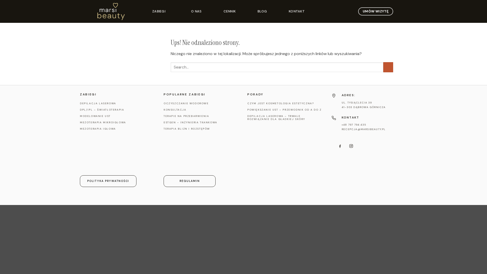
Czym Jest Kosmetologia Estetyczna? (280, 103)
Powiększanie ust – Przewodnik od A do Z (284, 109)
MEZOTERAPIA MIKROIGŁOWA (103, 122)
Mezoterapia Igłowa (98, 128)
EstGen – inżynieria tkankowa (190, 122)
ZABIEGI (158, 11)
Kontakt (297, 11)
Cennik (229, 11)
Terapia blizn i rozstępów (187, 128)
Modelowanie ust (95, 116)
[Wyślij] (388, 67)
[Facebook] (340, 146)
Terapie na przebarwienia (186, 116)
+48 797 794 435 (354, 124)
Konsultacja (175, 109)
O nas (196, 11)
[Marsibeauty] (119, 11)
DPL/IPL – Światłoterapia (102, 109)
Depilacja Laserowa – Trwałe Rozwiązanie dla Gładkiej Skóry (276, 118)
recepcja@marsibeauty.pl (364, 129)
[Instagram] (351, 146)
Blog (262, 11)
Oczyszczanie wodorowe (186, 103)
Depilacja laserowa (98, 103)
